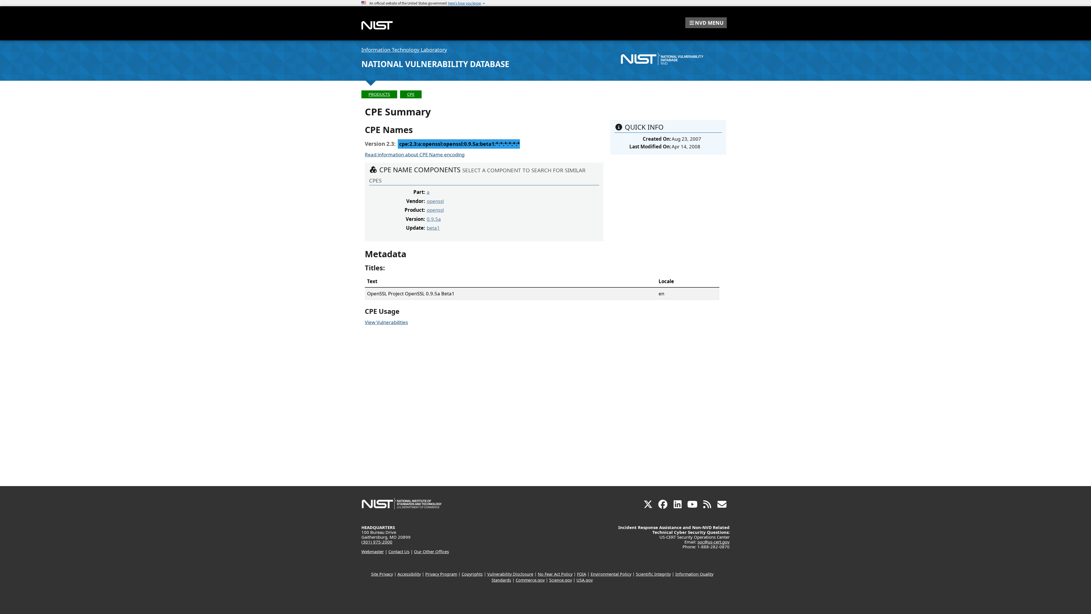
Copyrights (472, 574)
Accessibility (409, 574)
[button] (706, 22)
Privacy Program (441, 574)
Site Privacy (382, 574)
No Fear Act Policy (555, 574)
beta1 (433, 228)
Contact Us (398, 551)
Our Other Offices (431, 551)
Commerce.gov (530, 580)
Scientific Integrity (653, 574)
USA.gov (584, 580)
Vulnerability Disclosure (510, 574)
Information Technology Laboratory (404, 49)
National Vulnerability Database (435, 64)
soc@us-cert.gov (714, 542)
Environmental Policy (611, 574)
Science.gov (560, 580)
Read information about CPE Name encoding (415, 154)
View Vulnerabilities (386, 322)
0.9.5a (434, 219)
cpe (411, 94)
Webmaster (372, 551)
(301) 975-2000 (376, 542)
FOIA (581, 574)
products (379, 94)
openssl (435, 201)
